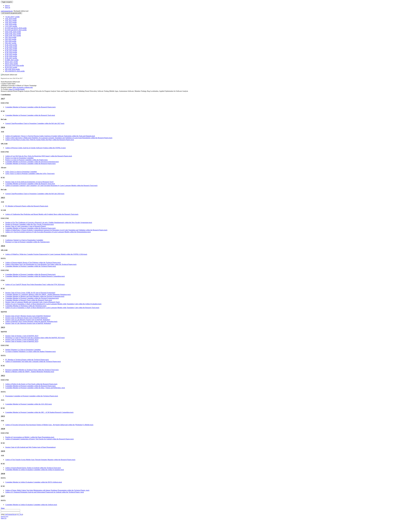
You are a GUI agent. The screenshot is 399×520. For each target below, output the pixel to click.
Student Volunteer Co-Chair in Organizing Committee (23, 349)
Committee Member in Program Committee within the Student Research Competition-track (35, 276)
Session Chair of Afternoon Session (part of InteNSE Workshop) (26, 318)
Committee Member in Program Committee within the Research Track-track (30, 115)
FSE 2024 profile (10, 37)
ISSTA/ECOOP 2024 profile (14, 65)
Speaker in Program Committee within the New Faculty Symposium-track (29, 224)
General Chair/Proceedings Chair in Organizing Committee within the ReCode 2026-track (34, 194)
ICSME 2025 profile (11, 60)
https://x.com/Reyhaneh (17, 89)
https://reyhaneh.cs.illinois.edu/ (22, 87)
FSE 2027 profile (10, 43)
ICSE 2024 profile (11, 52)
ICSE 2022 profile (11, 48)
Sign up (7, 7)
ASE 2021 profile (11, 20)
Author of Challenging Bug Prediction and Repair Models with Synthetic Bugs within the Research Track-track (41, 214)
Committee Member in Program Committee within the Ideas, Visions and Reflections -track (35, 388)
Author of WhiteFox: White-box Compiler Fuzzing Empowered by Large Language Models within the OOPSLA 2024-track (46, 254)
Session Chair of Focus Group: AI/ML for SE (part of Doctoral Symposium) (30, 292)
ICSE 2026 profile (11, 56)
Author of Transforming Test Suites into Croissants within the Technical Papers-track (33, 361)
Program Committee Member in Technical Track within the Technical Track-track (32, 370)
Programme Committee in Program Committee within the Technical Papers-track (31, 396)
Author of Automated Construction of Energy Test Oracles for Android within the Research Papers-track (39, 439)
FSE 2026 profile (10, 41)
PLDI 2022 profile (11, 67)
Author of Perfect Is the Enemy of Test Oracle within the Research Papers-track (31, 384)
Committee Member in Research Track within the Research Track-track (28, 300)
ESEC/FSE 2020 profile (13, 32)
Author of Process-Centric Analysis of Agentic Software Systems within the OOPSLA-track (35, 148)
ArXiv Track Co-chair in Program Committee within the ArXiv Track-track (30, 173)
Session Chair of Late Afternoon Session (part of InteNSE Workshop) (28, 323)
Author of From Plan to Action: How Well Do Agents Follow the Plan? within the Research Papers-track (39, 140)
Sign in (7, 5)
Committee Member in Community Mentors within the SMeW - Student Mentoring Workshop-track (38, 294)
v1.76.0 (19, 514)
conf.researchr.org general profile (11, 13)
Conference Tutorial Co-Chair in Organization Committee (24, 240)
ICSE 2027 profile (11, 58)
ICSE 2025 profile (11, 54)
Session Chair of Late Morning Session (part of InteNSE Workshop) (27, 319)
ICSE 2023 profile (11, 50)
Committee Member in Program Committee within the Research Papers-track (30, 107)
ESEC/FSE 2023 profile (13, 35)
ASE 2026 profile (11, 24)
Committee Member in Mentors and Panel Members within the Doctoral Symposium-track (34, 296)
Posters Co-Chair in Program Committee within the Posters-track (26, 160)
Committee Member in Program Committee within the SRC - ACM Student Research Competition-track (39, 412)
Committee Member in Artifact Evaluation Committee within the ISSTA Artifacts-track (33, 482)
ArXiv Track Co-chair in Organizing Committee (21, 172)
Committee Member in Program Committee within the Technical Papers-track (30, 266)
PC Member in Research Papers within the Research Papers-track (26, 206)
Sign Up (3, 518)
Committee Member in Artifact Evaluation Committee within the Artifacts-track (31, 505)
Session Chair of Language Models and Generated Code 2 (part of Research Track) (32, 302)
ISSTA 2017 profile (11, 62)
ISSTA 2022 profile (11, 63)
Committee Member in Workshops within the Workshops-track (25, 306)
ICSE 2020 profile (11, 47)
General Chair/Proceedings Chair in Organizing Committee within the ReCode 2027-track (34, 123)
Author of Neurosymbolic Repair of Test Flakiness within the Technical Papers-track (33, 262)
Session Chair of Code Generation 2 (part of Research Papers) (25, 226)
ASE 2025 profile (11, 22)
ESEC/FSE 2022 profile (13, 33)
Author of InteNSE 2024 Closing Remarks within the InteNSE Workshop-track (31, 321)
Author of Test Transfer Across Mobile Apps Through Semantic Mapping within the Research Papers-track (40, 460)
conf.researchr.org (7, 11)
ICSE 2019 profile (11, 45)
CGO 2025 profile (11, 26)
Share (3, 508)
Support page (4, 516)
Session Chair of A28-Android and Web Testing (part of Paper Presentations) (30, 447)
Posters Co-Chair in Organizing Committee (19, 158)
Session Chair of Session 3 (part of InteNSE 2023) (21, 339)
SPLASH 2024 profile (12, 69)
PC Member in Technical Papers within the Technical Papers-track (27, 359)
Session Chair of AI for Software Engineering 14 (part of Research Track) (29, 182)
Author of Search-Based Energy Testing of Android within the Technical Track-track (33, 468)
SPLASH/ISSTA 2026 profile (15, 71)
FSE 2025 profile (10, 39)
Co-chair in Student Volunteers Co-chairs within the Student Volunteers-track (30, 351)
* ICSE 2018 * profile (12, 17)
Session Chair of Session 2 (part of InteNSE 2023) (21, 341)
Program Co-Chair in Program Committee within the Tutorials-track (27, 242)
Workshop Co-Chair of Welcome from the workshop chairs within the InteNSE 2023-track (35, 338)
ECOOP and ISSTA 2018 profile (16, 28)
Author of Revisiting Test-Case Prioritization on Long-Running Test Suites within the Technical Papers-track (40, 264)
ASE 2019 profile (11, 18)
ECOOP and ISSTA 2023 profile (16, 30)
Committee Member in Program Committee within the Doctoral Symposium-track (32, 162)
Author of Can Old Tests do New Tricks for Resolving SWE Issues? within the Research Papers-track (38, 156)
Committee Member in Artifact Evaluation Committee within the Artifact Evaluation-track (34, 470)
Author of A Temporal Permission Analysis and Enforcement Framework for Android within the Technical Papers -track (44, 492)
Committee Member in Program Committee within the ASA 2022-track (28, 404)
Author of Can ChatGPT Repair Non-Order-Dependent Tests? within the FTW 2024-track (35, 284)
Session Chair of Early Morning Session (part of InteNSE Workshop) (28, 316)
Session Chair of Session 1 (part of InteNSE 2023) (21, 336)
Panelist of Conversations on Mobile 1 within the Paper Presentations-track (29, 437)
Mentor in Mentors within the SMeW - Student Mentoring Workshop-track (29, 371)
